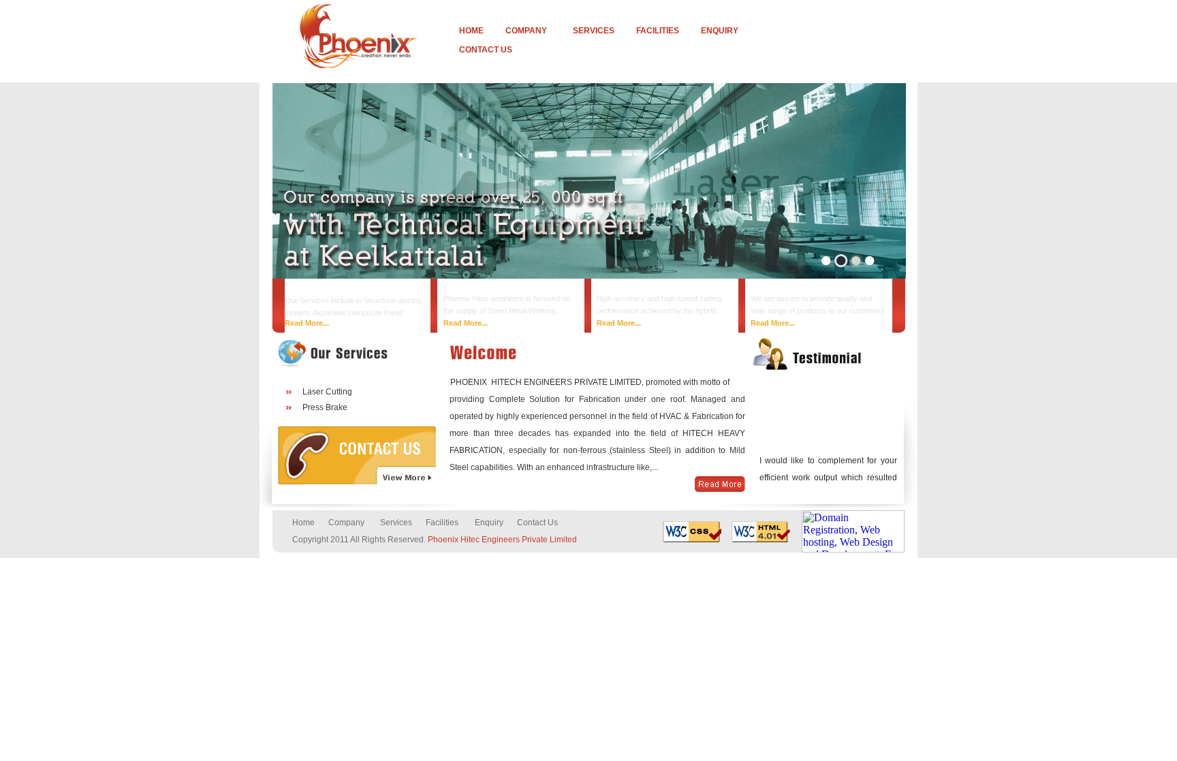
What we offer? (787, 287)
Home (471, 30)
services (593, 30)
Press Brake (324, 407)
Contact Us (537, 522)
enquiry (719, 30)
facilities (657, 30)
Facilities (442, 522)
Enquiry (489, 522)
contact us (485, 50)
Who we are (312, 289)
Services (396, 522)
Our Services (628, 287)
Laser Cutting (327, 392)
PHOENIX (470, 382)
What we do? (472, 287)
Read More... (307, 323)
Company (526, 30)
